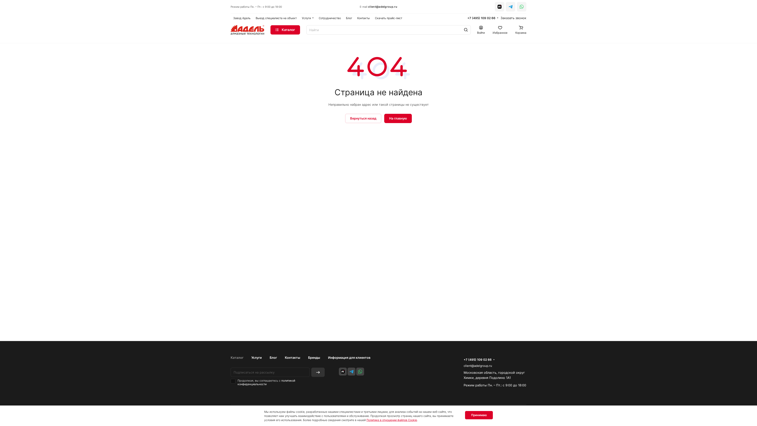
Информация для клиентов (349, 358)
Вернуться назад (363, 118)
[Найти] (466, 30)
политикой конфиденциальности (266, 382)
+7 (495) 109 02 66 (481, 18)
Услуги (256, 358)
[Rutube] (499, 6)
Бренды (314, 358)
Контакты (292, 358)
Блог (273, 358)
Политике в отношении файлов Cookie (391, 420)
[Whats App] (521, 6)
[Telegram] (510, 6)
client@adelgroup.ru (382, 6)
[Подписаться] (318, 372)
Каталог (237, 358)
